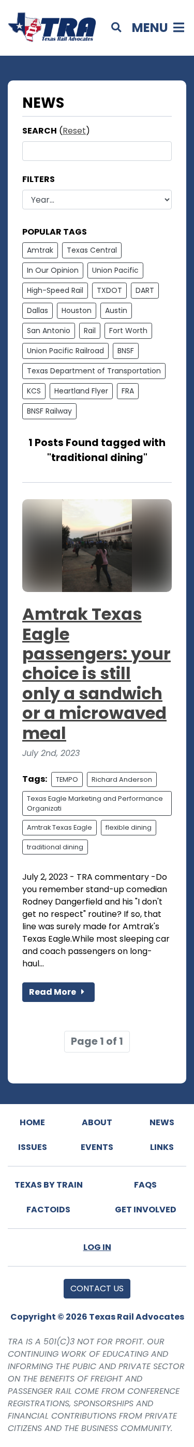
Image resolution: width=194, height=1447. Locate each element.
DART (145, 290)
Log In (97, 1247)
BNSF (125, 351)
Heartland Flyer (81, 391)
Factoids (48, 1209)
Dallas (37, 310)
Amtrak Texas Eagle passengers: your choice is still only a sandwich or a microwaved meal (96, 673)
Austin (116, 310)
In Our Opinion (53, 270)
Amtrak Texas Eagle (59, 827)
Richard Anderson (122, 779)
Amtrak (40, 250)
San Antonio (48, 330)
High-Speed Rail (55, 290)
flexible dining (129, 827)
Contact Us (97, 1288)
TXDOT (109, 290)
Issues (32, 1147)
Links (162, 1147)
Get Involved (145, 1209)
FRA (128, 391)
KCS (34, 391)
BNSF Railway (49, 411)
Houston (77, 310)
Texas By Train (48, 1185)
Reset (74, 131)
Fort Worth (128, 330)
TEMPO (67, 779)
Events (97, 1147)
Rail (90, 330)
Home (32, 1122)
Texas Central (92, 250)
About (97, 1122)
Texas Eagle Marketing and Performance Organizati (95, 803)
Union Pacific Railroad (65, 351)
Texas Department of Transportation (94, 371)
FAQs (145, 1185)
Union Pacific (115, 270)
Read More (53, 992)
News (162, 1122)
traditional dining (55, 847)
